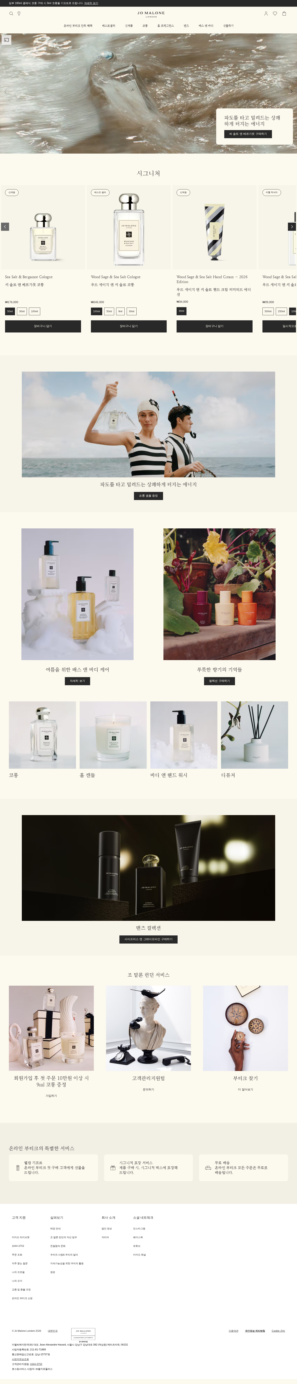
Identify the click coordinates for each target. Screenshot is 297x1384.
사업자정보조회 (20, 1359)
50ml (10, 311)
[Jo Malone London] (150, 14)
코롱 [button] (145, 25)
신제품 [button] (129, 25)
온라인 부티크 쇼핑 (22, 1298)
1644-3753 (36, 1364)
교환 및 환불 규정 (21, 1289)
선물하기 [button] (228, 25)
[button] (78, 25)
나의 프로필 (18, 1272)
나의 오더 (17, 1281)
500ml (268, 311)
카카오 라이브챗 (20, 1237)
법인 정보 (107, 1228)
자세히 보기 (105, 3)
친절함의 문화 (57, 1246)
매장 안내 (55, 1228)
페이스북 (138, 1237)
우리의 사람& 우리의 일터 (64, 1255)
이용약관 (233, 1331)
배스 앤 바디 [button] (206, 25)
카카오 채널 (139, 1255)
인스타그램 (139, 1228)
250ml (281, 311)
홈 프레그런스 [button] (165, 25)
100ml (34, 311)
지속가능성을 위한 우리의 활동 (67, 1263)
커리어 (105, 1237)
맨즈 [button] (186, 25)
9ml (120, 311)
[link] (43, 227)
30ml (22, 311)
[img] (266, 13)
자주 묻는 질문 (20, 1263)
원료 (52, 1272)
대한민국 (53, 1331)
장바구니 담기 (43, 326)
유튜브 (136, 1246)
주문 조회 (17, 1255)
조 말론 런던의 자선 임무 (63, 1237)
